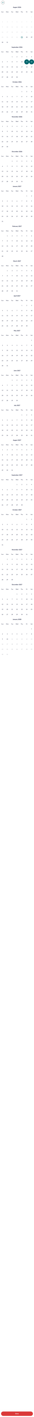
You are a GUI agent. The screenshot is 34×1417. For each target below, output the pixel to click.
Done (17, 1413)
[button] (31, 16)
